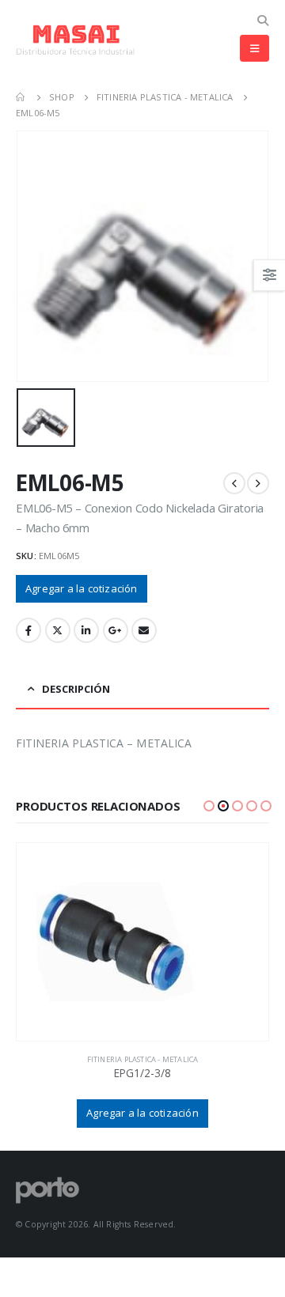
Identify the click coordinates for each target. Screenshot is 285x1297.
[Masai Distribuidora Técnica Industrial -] (75, 40)
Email (144, 630)
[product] (142, 942)
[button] (209, 805)
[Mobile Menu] (254, 48)
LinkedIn (86, 630)
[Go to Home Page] (21, 97)
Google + (115, 630)
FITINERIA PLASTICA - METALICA (143, 1059)
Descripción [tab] (76, 689)
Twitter (57, 630)
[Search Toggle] (262, 20)
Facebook (28, 630)
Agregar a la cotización (81, 588)
